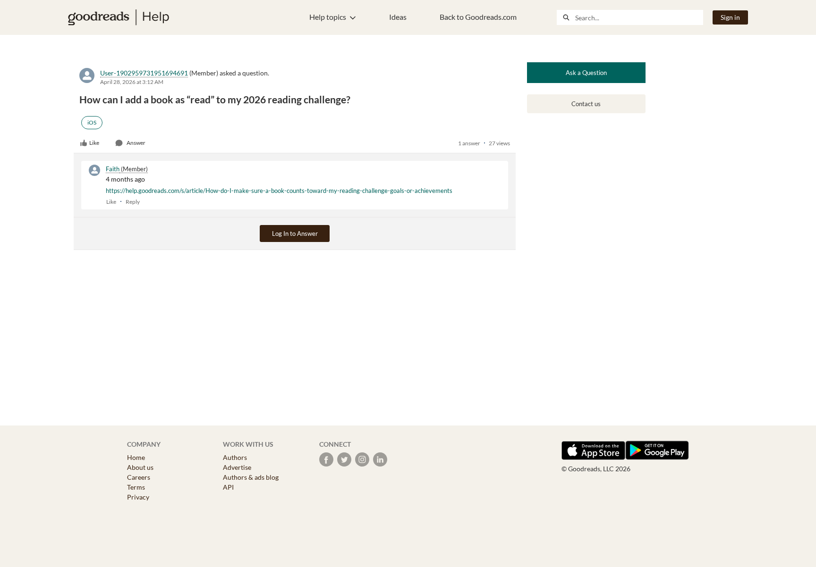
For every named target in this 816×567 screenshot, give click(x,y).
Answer (136, 142)
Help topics (327, 16)
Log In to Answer (295, 233)
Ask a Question (586, 72)
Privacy (138, 497)
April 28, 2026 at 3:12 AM (131, 81)
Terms (136, 487)
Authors (235, 457)
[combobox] (639, 17)
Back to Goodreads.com (478, 16)
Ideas (398, 16)
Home (136, 457)
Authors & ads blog (251, 477)
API (228, 487)
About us (140, 467)
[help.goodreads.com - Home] (118, 17)
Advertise (237, 467)
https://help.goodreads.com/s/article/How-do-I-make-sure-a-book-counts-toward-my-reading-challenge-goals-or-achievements (279, 190)
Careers (138, 477)
